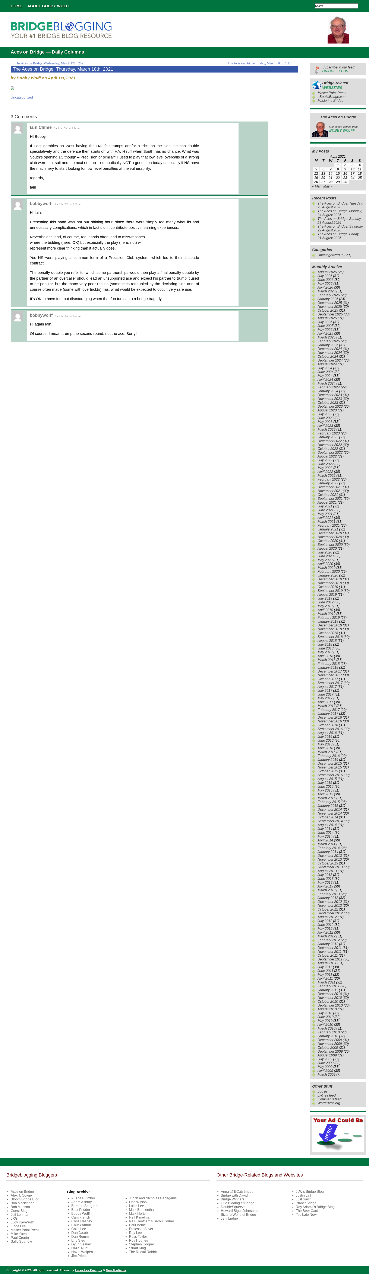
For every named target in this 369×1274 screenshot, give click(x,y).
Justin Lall (303, 1195)
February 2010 (329, 1032)
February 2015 (329, 802)
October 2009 (328, 1047)
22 (338, 178)
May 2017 (325, 698)
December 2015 (330, 763)
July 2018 (325, 644)
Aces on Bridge (22, 1191)
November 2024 (330, 352)
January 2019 (328, 621)
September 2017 (330, 683)
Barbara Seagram (84, 1206)
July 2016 (325, 736)
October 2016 (328, 725)
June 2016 (326, 740)
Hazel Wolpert (82, 1252)
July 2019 (325, 598)
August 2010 (327, 1009)
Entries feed (327, 1095)
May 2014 (325, 836)
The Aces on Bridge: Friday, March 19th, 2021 (261, 63)
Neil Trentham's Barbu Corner (151, 1221)
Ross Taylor (138, 1236)
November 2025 (330, 306)
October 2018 (328, 633)
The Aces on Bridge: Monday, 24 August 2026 (340, 213)
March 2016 (326, 752)
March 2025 (326, 337)
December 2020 (330, 533)
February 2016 (329, 756)
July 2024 (325, 368)
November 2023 (330, 399)
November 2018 (330, 629)
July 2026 (325, 276)
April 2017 (325, 702)
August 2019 (327, 594)
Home (16, 6)
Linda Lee (18, 1226)
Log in (322, 1091)
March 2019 (326, 614)
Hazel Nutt (79, 1248)
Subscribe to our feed (338, 69)
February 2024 (329, 387)
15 (338, 173)
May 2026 (325, 283)
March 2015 (326, 798)
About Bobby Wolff (49, 6)
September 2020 (330, 544)
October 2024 (328, 356)
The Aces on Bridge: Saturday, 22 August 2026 (340, 228)
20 (323, 178)
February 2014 (329, 848)
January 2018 (328, 667)
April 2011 (325, 978)
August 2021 (327, 502)
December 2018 (330, 625)
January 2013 (328, 898)
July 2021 (325, 506)
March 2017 (326, 706)
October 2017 (328, 679)
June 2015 (326, 786)
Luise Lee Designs (88, 1270)
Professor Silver (141, 1229)
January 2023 (328, 437)
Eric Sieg (78, 1240)
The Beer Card (307, 1211)
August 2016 (327, 733)
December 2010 (330, 994)
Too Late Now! (307, 1214)
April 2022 (325, 472)
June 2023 (326, 418)
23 (345, 178)
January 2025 (328, 345)
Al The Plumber (83, 1198)
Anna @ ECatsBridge (237, 1191)
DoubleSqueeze (233, 1207)
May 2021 (325, 514)
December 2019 (330, 579)
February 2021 (329, 525)
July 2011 (325, 967)
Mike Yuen (19, 1234)
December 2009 (330, 1040)
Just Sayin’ (304, 1199)
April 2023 (325, 425)
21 (330, 178)
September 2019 (330, 591)
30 (345, 182)
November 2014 (330, 813)
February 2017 (329, 710)
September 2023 (330, 406)
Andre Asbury (81, 1202)
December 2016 (330, 717)
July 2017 (325, 690)
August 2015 (327, 779)
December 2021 (330, 487)
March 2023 (326, 429)
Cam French (80, 1217)
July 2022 (325, 460)
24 (352, 178)
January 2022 (328, 483)
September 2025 (330, 314)
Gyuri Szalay (81, 1244)
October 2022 (328, 448)
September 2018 (330, 637)
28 (330, 182)
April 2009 (325, 1070)
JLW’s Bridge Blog (310, 1191)
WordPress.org (329, 1103)
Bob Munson (20, 1207)
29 (338, 182)
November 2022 (330, 445)
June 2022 (326, 464)
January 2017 (328, 713)
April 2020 (325, 564)
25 (360, 178)
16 (345, 173)
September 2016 (330, 729)
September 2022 (330, 452)
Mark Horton (138, 1213)
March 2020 (326, 567)
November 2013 (330, 859)
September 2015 (330, 775)
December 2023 (330, 395)
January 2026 (328, 299)
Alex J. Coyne (21, 1195)
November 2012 (330, 905)
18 (360, 173)
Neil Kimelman (140, 1217)
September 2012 (330, 913)
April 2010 (325, 1024)
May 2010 (325, 1021)
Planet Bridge (306, 1203)
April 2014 (325, 840)
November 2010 (330, 997)
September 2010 (330, 1005)
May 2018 (325, 652)
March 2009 (326, 1074)
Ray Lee (135, 1233)
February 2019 (329, 617)
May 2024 (325, 376)
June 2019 (326, 602)
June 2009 (326, 1063)
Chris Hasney (81, 1221)
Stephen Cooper (141, 1244)
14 (330, 173)
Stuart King (137, 1248)
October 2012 (328, 909)
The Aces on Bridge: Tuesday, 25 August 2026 (340, 205)
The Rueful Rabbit (143, 1252)
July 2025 (325, 322)
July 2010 (325, 1013)
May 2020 (325, 560)
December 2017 (330, 671)
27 (323, 182)
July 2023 (325, 414)
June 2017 (326, 694)
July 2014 (325, 829)
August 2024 (327, 364)
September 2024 (330, 360)
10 (352, 169)
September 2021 (330, 498)
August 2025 (327, 318)
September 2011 (330, 959)
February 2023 (329, 433)
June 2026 (326, 280)
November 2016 (330, 721)
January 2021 (328, 529)
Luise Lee (136, 1206)
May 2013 (325, 882)
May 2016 (325, 744)
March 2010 (326, 1028)
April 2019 (325, 610)
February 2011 (329, 986)
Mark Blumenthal (142, 1210)
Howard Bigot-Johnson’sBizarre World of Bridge (239, 1212)
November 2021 (330, 491)
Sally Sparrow (21, 1241)
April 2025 (325, 333)
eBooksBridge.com (332, 97)
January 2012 (328, 944)
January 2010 (328, 1036)
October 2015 (328, 771)
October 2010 (328, 1001)
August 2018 (327, 640)
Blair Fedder (80, 1210)
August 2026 (327, 272)
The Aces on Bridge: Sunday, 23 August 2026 (340, 220)
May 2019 (325, 606)
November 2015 (330, 767)
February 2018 (329, 663)
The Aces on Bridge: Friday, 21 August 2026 (338, 236)
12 (316, 173)
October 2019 (328, 587)
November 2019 (330, 583)
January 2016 (328, 759)
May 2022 (325, 468)
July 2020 (325, 552)
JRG (14, 1218)
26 (316, 182)
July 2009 (325, 1059)
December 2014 (330, 809)
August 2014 (327, 825)
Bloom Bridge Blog (25, 1199)
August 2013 (327, 871)
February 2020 (329, 571)
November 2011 (330, 951)
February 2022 (329, 479)
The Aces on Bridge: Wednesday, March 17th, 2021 (48, 63)
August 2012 (327, 917)
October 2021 (328, 495)
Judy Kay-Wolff (22, 1222)
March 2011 (326, 982)
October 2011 (328, 955)
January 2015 (328, 806)
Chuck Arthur (81, 1225)
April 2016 (325, 748)
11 (360, 169)
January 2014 (328, 852)
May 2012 (325, 928)
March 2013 (326, 890)
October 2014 (328, 817)
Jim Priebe (79, 1256)
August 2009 (327, 1055)
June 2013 (326, 878)
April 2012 (325, 932)
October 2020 (328, 541)
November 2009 (330, 1044)
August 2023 (327, 410)
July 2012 (325, 921)
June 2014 (326, 832)
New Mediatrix (116, 1270)
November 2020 (330, 537)
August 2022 (327, 456)
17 (352, 173)
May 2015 (325, 790)
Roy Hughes (138, 1240)
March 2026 (326, 291)
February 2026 (329, 295)
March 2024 (326, 383)
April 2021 (325, 518)
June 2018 (326, 648)
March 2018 (326, 660)
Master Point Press (332, 93)
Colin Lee (78, 1229)
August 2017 (327, 687)
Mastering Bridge (330, 100)
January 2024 (328, 391)
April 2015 (325, 794)
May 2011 (325, 974)
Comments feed (329, 1099)
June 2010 (326, 1017)
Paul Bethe (137, 1225)
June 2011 (325, 971)
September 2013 (330, 867)
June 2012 (326, 925)
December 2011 (330, 948)
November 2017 (330, 675)
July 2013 (325, 875)
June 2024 (326, 372)
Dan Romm (80, 1236)
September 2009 (330, 1051)
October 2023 (328, 402)
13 (323, 173)
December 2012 (330, 902)
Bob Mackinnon (22, 1203)
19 (316, 178)
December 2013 (330, 855)
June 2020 (326, 556)
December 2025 (330, 303)
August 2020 (327, 548)
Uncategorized (22, 97)
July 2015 (325, 782)
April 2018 (325, 656)
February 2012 (329, 940)
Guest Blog (19, 1211)
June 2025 (326, 326)
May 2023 (325, 422)
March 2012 (326, 936)
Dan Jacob (79, 1233)
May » (327, 186)
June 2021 (326, 510)
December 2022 (330, 441)
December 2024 (330, 349)
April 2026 (325, 287)
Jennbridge (229, 1218)
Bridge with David (234, 1195)
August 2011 (327, 963)
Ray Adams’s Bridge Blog (315, 1207)
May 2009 (325, 1067)
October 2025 (328, 310)
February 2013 (329, 894)
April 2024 (325, 379)
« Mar (316, 186)
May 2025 (325, 329)
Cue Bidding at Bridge (237, 1203)
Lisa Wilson (138, 1202)
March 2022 (326, 475)
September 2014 (330, 821)
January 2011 (328, 990)
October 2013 (328, 863)
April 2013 (325, 886)
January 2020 (328, 575)
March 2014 (326, 844)
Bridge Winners (232, 1199)
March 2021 (326, 521)
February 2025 (329, 341)
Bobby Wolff (80, 1213)
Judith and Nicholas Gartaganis (153, 1198)
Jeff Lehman (20, 1214)
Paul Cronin (20, 1237)
